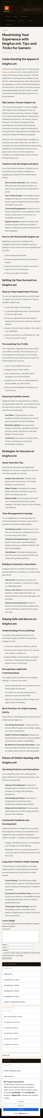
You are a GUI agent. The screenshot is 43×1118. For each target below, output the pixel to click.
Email (4, 947)
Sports (21, 20)
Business (23, 16)
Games (5, 30)
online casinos (8, 1076)
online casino (8, 974)
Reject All (21, 1105)
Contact (28, 3)
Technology (11, 20)
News (15, 16)
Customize (21, 1101)
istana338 (5, 1055)
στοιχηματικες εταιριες (12, 980)
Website (5, 950)
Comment (6, 929)
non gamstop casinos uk (12, 1022)
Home (8, 16)
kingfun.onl (6, 72)
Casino (30, 20)
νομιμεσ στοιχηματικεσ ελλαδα (14, 1002)
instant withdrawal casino (12, 1071)
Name (5, 945)
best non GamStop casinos (13, 1016)
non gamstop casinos (11, 1028)
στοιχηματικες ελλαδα (11, 985)
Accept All (21, 1109)
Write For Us (30, 1)
